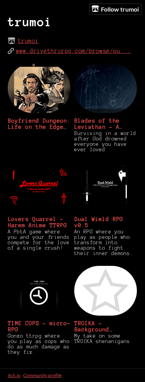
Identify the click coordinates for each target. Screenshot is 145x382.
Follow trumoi (120, 9)
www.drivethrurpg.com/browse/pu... (73, 51)
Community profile (42, 375)
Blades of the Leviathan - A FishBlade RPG (96, 127)
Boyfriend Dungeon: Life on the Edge (39, 124)
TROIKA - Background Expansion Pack (98, 329)
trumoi (28, 41)
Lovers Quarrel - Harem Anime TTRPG (37, 222)
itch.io (14, 375)
